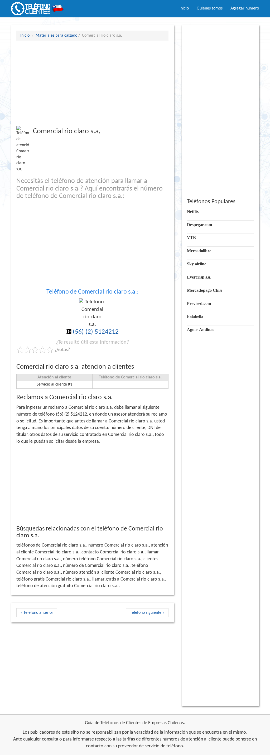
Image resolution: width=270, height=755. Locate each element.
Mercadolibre (199, 251)
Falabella (195, 316)
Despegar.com (199, 224)
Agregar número (244, 8)
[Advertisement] (92, 83)
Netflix (193, 211)
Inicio (184, 8)
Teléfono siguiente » (147, 613)
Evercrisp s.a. (199, 277)
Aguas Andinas (200, 329)
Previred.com (199, 303)
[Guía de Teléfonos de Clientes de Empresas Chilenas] (37, 6)
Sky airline (196, 264)
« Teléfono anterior (36, 613)
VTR (191, 237)
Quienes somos (210, 8)
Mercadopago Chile (204, 290)
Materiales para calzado (56, 35)
